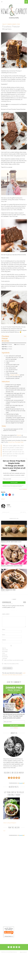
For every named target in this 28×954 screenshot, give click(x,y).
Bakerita (19, 435)
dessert (14, 24)
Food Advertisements (12, 835)
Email (3, 634)
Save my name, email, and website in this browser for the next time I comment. (5, 653)
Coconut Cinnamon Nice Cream (8, 589)
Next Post (22, 512)
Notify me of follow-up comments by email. (13, 660)
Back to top (23, 952)
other (18, 24)
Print (25, 336)
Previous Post (6, 512)
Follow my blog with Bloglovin (9, 822)
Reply (24, 602)
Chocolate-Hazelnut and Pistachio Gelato (11, 541)
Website (4, 639)
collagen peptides (14, 375)
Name (4, 629)
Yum (4, 830)
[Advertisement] (14, 859)
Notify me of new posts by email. (11, 663)
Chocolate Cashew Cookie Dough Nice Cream (11, 565)
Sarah (3, 499)
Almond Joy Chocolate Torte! (15, 442)
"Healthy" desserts (7, 24)
